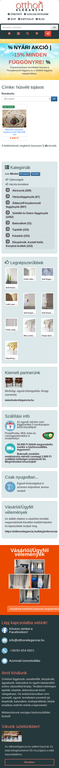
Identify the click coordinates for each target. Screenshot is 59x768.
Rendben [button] (29, 762)
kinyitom (35, 174)
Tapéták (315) (20, 229)
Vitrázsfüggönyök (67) (26, 197)
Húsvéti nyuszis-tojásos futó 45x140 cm (14, 132)
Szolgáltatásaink (37, 14)
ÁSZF (13, 19)
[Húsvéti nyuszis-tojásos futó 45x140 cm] (14, 118)
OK (54, 27)
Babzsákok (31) (21, 223)
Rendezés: (8, 93)
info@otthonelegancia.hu (26, 640)
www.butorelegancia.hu (19, 400)
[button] (23, 754)
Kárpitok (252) (21, 235)
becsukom (24, 174)
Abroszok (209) (21, 190)
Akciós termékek (19, 184)
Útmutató (16, 14)
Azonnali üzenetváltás (24, 660)
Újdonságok (16, 179)
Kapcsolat (27, 19)
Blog (41, 19)
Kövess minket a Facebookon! (21, 630)
